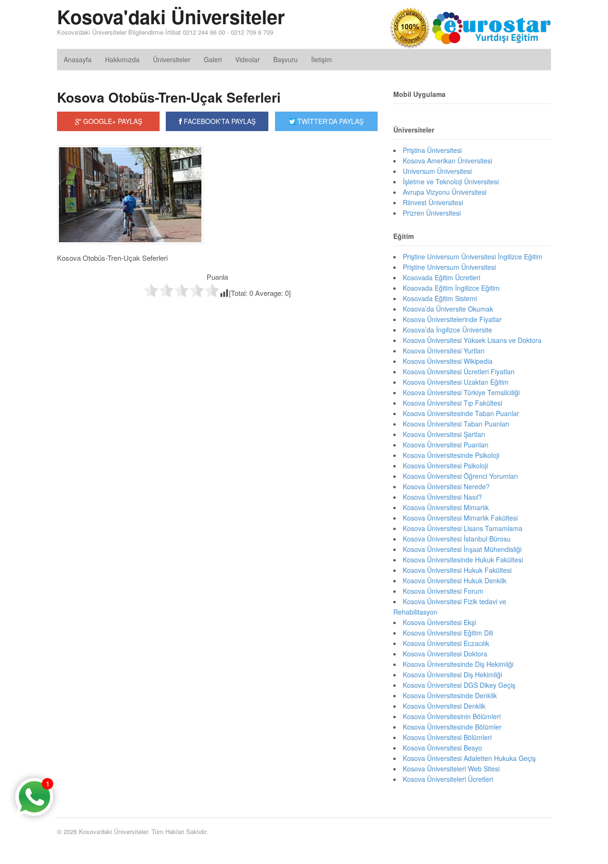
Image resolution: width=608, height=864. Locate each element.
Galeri (213, 59)
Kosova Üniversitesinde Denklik (450, 695)
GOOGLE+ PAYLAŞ (111, 121)
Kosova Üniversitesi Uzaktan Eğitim (456, 382)
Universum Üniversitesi (437, 171)
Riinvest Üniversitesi (433, 202)
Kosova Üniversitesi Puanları (445, 444)
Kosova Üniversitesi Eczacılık (446, 643)
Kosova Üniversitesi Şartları (444, 434)
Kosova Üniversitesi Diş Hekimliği (452, 674)
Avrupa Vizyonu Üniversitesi (444, 192)
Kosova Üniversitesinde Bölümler (452, 726)
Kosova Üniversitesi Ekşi (439, 622)
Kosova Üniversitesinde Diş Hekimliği (458, 664)
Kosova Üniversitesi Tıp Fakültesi (452, 403)
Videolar (247, 59)
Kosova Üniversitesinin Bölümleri (452, 716)
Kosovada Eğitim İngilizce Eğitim (451, 288)
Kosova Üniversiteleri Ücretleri (448, 779)
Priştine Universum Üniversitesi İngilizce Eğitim (472, 256)
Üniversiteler (171, 59)
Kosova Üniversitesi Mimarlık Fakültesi (460, 517)
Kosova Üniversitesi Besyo (442, 747)
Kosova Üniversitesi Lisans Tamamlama (462, 528)
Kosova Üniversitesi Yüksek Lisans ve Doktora (472, 340)
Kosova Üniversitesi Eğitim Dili (448, 632)
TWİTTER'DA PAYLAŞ (329, 121)
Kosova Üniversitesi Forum (443, 591)
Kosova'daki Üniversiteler (171, 16)
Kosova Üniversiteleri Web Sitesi (451, 768)
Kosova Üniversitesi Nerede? (446, 486)
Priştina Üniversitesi (432, 150)
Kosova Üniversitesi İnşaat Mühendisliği (462, 549)
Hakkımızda (122, 59)
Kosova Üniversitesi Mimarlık (446, 507)
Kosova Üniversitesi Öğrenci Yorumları (460, 476)
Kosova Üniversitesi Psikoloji (445, 465)
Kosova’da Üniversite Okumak (448, 308)
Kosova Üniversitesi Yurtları (443, 350)
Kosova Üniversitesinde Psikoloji (451, 455)
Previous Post (217, 318)
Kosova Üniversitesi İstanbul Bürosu (457, 538)
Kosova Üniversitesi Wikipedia (448, 361)
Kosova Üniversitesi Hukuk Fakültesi (457, 570)
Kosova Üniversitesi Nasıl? (442, 497)
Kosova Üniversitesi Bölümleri (447, 737)
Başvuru (285, 59)
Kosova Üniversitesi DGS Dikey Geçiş (459, 685)
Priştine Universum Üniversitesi (449, 267)
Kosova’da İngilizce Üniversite (447, 329)
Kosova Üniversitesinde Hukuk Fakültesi (463, 559)
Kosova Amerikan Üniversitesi (447, 160)
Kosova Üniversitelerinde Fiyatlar (452, 319)
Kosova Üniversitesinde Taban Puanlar (461, 413)
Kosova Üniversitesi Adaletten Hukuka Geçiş (469, 758)
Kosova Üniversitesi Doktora (445, 653)
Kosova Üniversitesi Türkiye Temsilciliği (461, 392)
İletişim (321, 59)
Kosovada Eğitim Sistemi (440, 298)
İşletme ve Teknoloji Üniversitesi (451, 181)
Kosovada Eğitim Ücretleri (441, 277)
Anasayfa (78, 59)
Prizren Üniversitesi (432, 213)
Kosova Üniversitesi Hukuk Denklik (454, 580)
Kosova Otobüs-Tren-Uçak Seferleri (169, 97)
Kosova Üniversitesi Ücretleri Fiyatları (458, 371)
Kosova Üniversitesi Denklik (444, 706)
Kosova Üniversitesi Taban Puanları (456, 423)
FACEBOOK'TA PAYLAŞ (219, 121)
